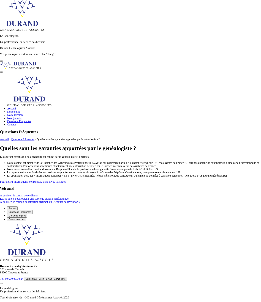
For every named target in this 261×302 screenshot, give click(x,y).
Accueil (11, 108)
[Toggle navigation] (1, 72)
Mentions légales (17, 215)
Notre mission (15, 114)
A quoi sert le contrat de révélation (19, 195)
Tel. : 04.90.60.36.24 (11, 278)
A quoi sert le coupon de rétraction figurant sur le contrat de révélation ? (40, 201)
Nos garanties (14, 118)
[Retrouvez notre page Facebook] (1, 61)
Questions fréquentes (22, 139)
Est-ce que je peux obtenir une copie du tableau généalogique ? (35, 198)
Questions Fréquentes (19, 121)
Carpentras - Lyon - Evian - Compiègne (46, 279)
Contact (11, 124)
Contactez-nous (17, 219)
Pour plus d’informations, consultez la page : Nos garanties (33, 181)
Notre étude (13, 111)
